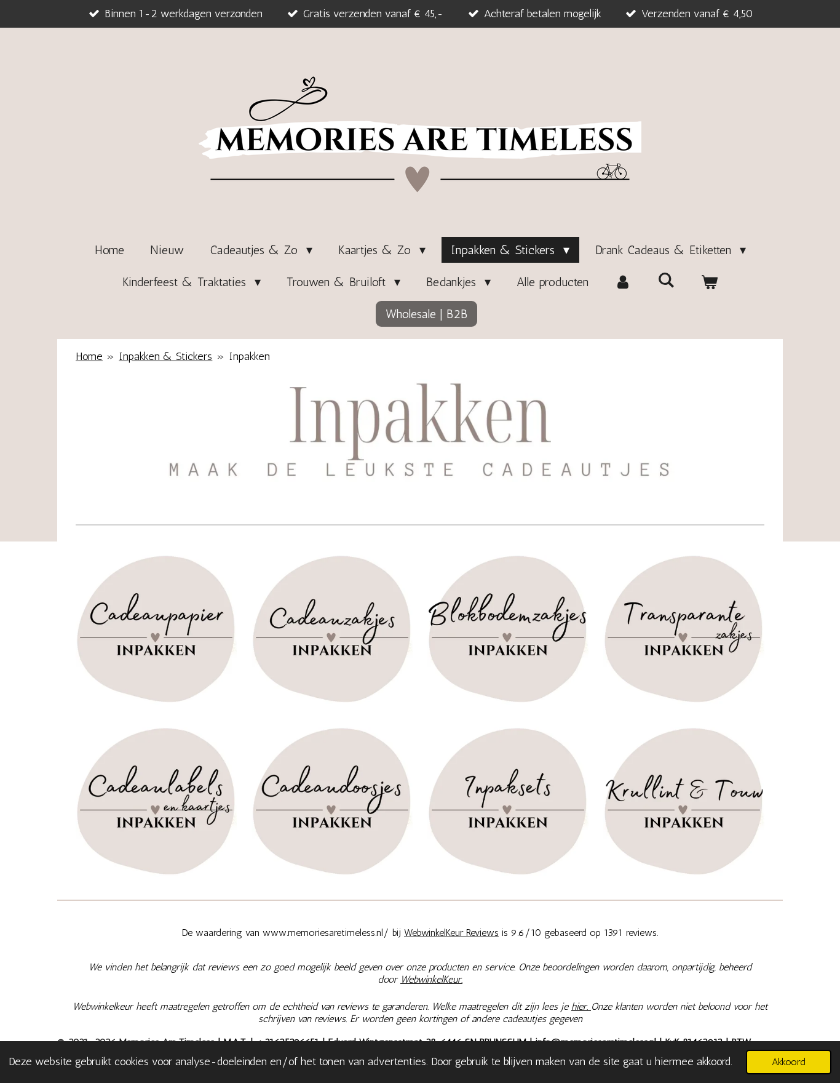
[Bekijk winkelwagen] (709, 282)
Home (89, 356)
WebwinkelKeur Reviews (451, 932)
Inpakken (249, 356)
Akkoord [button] (789, 1062)
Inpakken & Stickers (165, 356)
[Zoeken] (666, 280)
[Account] (622, 282)
